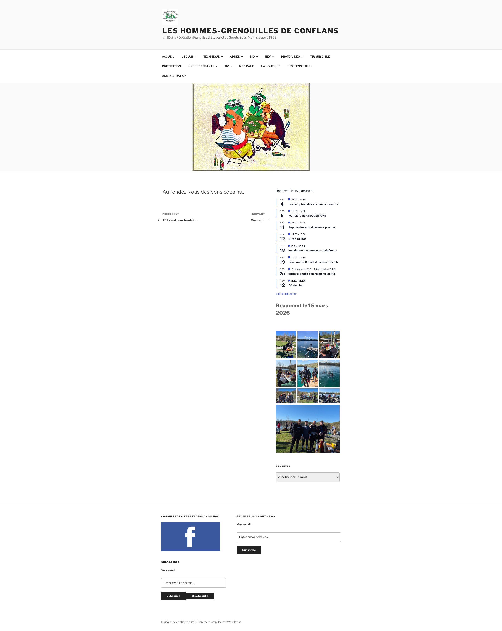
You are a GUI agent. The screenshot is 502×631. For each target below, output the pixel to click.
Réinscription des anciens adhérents (313, 204)
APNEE (235, 56)
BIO (252, 56)
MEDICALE (246, 66)
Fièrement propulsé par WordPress (219, 622)
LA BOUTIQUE (270, 66)
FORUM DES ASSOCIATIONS (307, 216)
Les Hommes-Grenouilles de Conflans (250, 30)
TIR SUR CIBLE (320, 56)
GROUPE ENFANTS (201, 66)
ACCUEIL (168, 56)
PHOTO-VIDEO (290, 56)
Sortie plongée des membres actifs (311, 274)
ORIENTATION (171, 66)
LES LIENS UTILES (300, 66)
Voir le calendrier (286, 294)
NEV (268, 56)
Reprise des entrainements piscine (311, 227)
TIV (226, 66)
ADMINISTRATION (174, 75)
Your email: (168, 570)
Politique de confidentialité (177, 622)
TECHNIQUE (211, 56)
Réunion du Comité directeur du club (313, 262)
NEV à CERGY (297, 239)
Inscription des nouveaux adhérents (312, 250)
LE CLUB (187, 56)
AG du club (296, 285)
